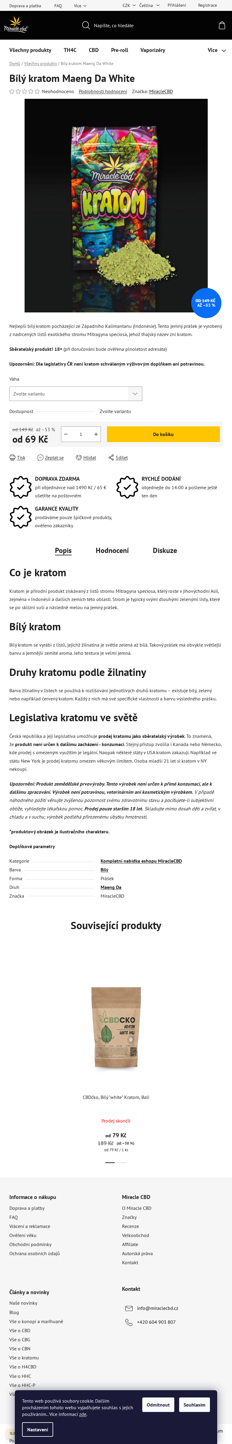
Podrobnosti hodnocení (103, 91)
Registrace (207, 5)
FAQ (58, 5)
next (218, 1061)
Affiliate (130, 1244)
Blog (14, 1312)
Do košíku (163, 434)
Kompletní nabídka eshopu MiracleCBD (141, 861)
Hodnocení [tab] (112, 550)
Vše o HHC (20, 1376)
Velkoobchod (135, 1235)
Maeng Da (111, 887)
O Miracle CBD (136, 1208)
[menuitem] (30, 50)
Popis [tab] (63, 550)
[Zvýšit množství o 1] (96, 434)
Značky (129, 1217)
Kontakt (130, 1262)
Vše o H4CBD (22, 1367)
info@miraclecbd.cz (157, 1308)
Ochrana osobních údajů (34, 1253)
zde (82, 1414)
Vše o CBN (20, 1348)
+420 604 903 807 (156, 1322)
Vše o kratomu (24, 1358)
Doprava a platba (25, 5)
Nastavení (37, 1429)
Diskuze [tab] (165, 550)
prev (14, 1061)
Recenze (130, 1226)
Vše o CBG (19, 1339)
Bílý (104, 870)
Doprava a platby (26, 1208)
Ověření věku (23, 1235)
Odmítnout (158, 1405)
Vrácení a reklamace (29, 1226)
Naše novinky (23, 1303)
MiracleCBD (161, 91)
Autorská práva (137, 1253)
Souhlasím (194, 1405)
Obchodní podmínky (30, 1244)
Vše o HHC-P (22, 1385)
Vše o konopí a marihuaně (36, 1321)
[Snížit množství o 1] (65, 434)
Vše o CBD (19, 1330)
